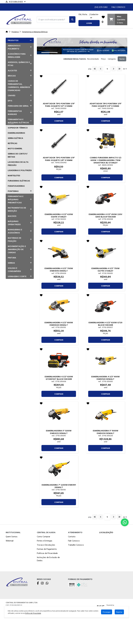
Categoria (112, 58)
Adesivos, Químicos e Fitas (19, 64)
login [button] (89, 23)
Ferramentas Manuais (15, 112)
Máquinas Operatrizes (14, 223)
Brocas (12, 75)
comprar (58, 120)
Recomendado (93, 58)
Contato (71, 536)
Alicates (12, 70)
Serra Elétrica (15, 138)
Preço (103, 58)
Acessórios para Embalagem (17, 55)
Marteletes (14, 175)
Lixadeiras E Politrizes (20, 170)
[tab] (20, 40)
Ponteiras (13, 191)
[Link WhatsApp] (125, 522)
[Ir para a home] (17, 581)
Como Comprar (43, 536)
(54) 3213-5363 (101, 7)
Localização (106, 532)
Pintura (12, 257)
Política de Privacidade (33, 613)
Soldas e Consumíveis (14, 269)
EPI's (10, 100)
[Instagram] (42, 583)
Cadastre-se (94, 16)
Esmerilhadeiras (16, 132)
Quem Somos (11, 536)
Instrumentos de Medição (17, 209)
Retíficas (12, 143)
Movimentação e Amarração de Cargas (17, 249)
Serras (11, 262)
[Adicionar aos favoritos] (41, 76)
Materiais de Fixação (14, 239)
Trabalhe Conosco (76, 544)
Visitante (85, 14)
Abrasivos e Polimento (14, 47)
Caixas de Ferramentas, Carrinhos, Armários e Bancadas (19, 85)
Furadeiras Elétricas (19, 180)
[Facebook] (38, 583)
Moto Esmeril (15, 148)
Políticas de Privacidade (47, 553)
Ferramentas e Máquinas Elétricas (18, 121)
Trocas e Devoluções (46, 544)
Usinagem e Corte (17, 276)
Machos (12, 216)
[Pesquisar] (72, 19)
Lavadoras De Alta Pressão (18, 163)
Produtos (13, 40)
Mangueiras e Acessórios (15, 231)
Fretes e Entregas (44, 540)
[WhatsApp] (47, 583)
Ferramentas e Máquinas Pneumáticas (15, 199)
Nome (122, 58)
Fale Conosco (118, 7)
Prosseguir (107, 612)
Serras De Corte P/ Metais (17, 155)
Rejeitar (119, 612)
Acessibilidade (16, 1)
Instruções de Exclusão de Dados (48, 559)
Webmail (9, 540)
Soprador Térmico (18, 127)
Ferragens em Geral (18, 105)
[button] (53, 19)
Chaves (11, 95)
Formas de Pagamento (47, 549)
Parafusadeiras (16, 185)
